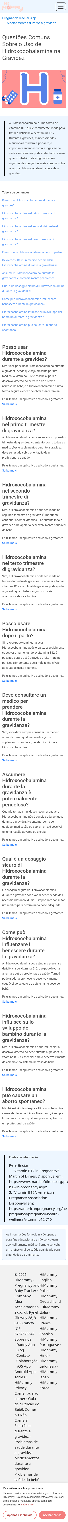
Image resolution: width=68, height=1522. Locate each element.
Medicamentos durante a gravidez (31, 22)
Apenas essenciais (19, 1515)
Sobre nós (23, 1339)
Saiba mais (9, 404)
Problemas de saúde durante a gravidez (27, 1447)
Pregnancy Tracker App (19, 17)
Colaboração (27, 1360)
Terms (20, 1377)
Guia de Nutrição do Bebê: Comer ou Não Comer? (27, 1409)
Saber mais (27, 1504)
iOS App (24, 1366)
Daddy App (25, 1344)
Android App (25, 1371)
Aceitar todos (52, 1515)
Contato (23, 1355)
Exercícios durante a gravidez (23, 1431)
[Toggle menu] (60, 6)
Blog (20, 1350)
